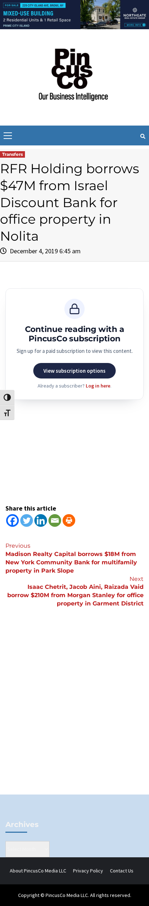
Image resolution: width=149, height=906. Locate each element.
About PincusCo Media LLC (38, 870)
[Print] (69, 520)
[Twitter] (26, 520)
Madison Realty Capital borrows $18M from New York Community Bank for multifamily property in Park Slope (71, 558)
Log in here (98, 385)
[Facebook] (12, 520)
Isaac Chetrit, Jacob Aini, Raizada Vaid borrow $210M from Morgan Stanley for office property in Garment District (75, 591)
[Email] (54, 520)
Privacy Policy (88, 870)
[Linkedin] (40, 520)
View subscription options (74, 370)
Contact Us (121, 870)
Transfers (12, 154)
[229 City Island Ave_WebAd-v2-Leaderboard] (74, 14)
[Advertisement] (74, 713)
